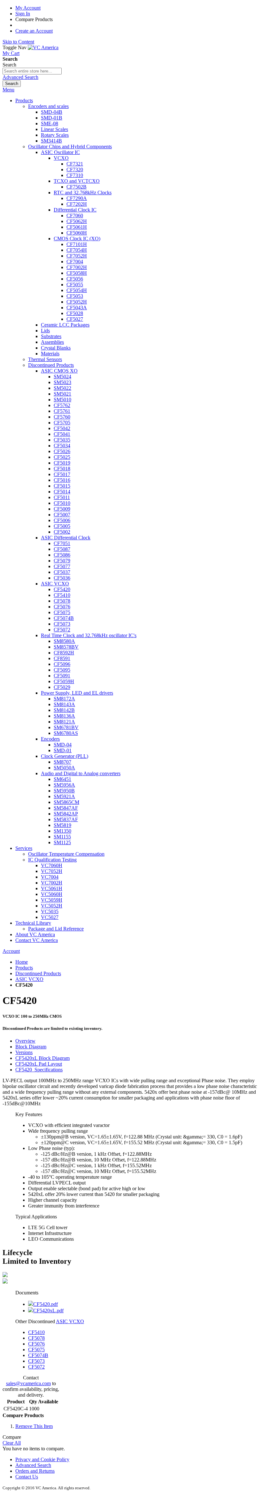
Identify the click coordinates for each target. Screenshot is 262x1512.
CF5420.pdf (45, 1304)
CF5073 (36, 1361)
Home (21, 962)
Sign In (22, 13)
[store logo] (43, 47)
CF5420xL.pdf (48, 1310)
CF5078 (36, 1338)
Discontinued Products (38, 973)
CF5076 (36, 1343)
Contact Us (26, 1476)
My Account (28, 8)
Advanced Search (20, 77)
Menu (8, 89)
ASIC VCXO (29, 979)
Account (11, 951)
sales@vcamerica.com (28, 1383)
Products (24, 967)
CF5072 (36, 1366)
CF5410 (36, 1332)
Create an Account (34, 31)
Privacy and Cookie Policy (42, 1459)
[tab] (137, 1041)
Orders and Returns (35, 1471)
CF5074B (38, 1355)
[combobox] (32, 71)
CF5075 (36, 1349)
